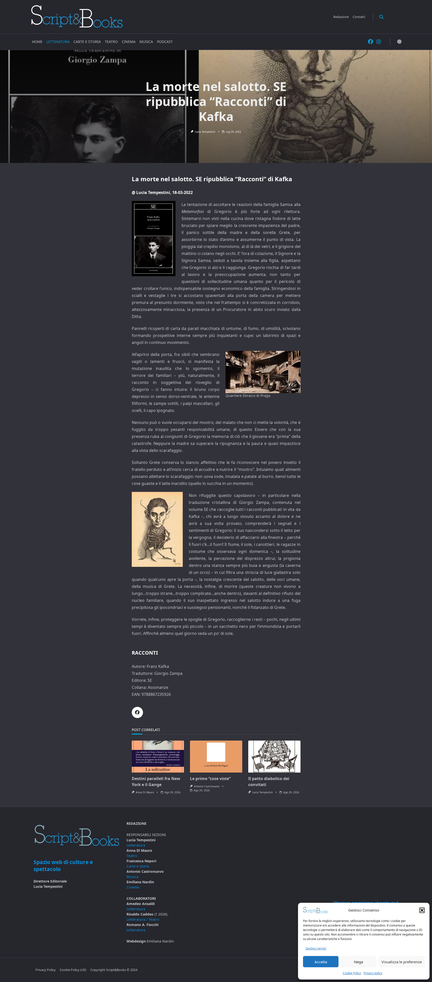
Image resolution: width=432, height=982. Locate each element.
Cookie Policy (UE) (73, 970)
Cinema (129, 41)
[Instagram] (378, 41)
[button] (422, 910)
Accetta (320, 961)
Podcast (165, 41)
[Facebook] (370, 41)
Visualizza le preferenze (402, 961)
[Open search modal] (381, 16)
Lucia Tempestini (205, 131)
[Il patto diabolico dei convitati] (274, 757)
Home (37, 41)
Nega (358, 961)
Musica (146, 41)
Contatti (359, 16)
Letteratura (58, 41)
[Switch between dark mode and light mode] (399, 42)
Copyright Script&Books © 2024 (113, 970)
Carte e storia (87, 41)
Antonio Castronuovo (207, 786)
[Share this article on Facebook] (137, 712)
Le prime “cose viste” (210, 778)
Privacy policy (373, 973)
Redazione (341, 16)
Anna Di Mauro (145, 792)
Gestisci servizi (316, 948)
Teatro (111, 41)
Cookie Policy (352, 973)
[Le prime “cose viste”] (216, 757)
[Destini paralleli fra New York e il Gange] (158, 757)
